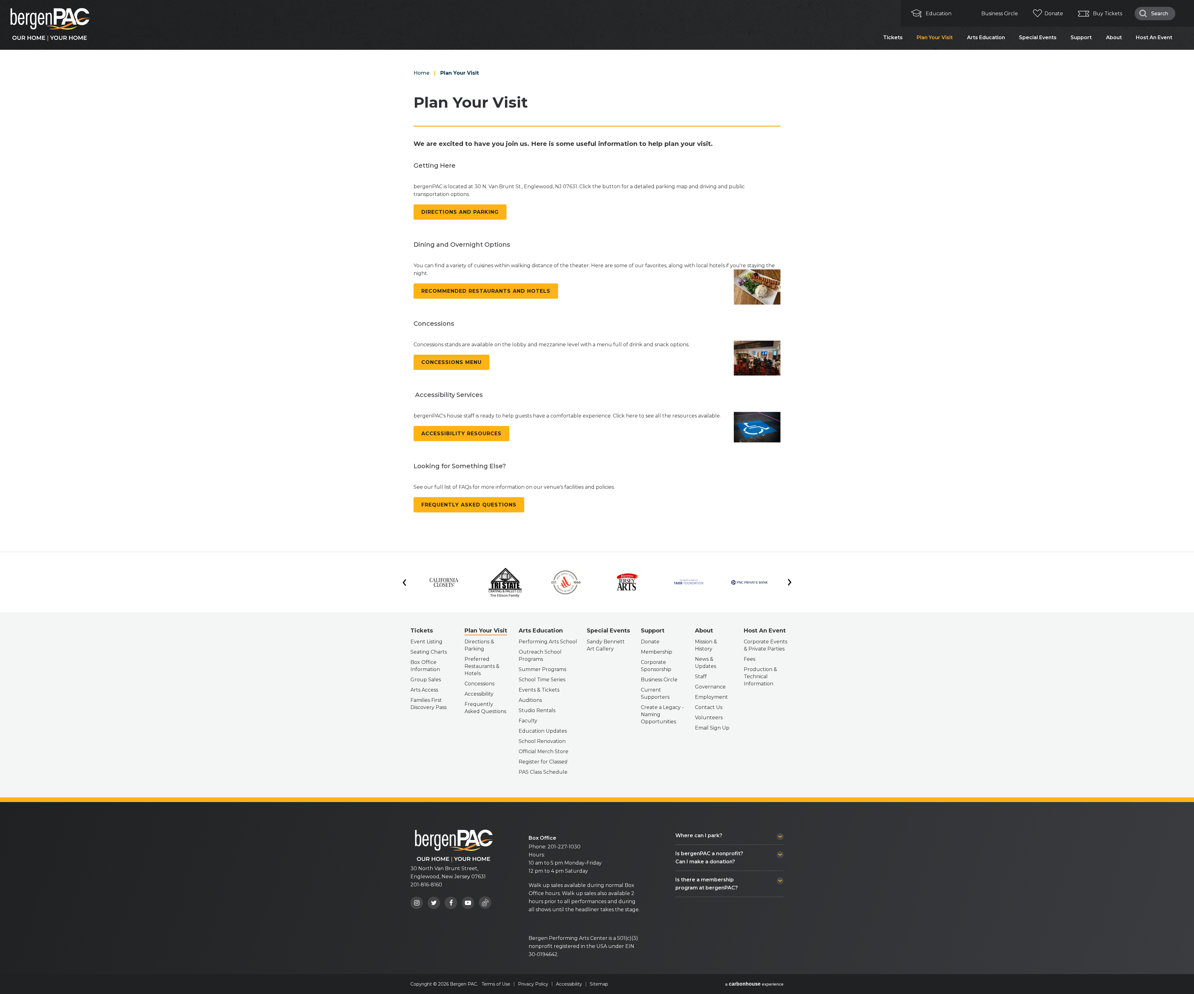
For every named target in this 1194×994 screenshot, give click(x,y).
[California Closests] (444, 582)
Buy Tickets (1107, 13)
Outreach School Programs (540, 655)
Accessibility (479, 694)
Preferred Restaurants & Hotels (482, 666)
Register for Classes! (543, 762)
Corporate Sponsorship (656, 665)
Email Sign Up (712, 728)
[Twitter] (434, 903)
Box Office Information (425, 665)
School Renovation (542, 741)
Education (938, 13)
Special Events (1038, 37)
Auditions (530, 700)
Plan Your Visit (935, 37)
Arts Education (986, 37)
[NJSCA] (566, 583)
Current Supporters (655, 693)
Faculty (528, 721)
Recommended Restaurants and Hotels (485, 291)
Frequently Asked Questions (468, 505)
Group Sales (425, 680)
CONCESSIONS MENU (451, 362)
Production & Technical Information (760, 676)
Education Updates (543, 731)
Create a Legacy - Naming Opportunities (662, 714)
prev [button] (404, 582)
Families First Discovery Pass (428, 703)
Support (1081, 37)
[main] (597, 275)
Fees (749, 659)
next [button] (790, 582)
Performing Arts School (548, 642)
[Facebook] (451, 903)
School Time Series (542, 680)
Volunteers (709, 718)
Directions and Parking (460, 212)
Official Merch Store (543, 751)
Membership (656, 652)
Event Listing (426, 642)
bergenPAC (453, 846)
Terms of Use (496, 984)
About (1114, 37)
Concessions (479, 684)
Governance (710, 687)
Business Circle (999, 13)
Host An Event (1154, 37)
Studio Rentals (537, 710)
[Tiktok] (485, 902)
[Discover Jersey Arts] (627, 583)
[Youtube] (468, 903)
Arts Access (424, 690)
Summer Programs (542, 669)
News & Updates (705, 662)
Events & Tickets (539, 690)
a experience (754, 984)
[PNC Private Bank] (749, 582)
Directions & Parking (479, 645)
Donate (1053, 13)
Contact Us (708, 707)
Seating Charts (428, 652)
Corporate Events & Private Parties (765, 645)
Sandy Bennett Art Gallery (606, 645)
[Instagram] (416, 903)
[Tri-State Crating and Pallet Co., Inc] (505, 582)
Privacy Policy (533, 984)
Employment (711, 697)
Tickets (893, 37)
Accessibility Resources (461, 433)
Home (421, 73)
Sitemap (599, 984)
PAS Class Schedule (543, 772)
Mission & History (706, 645)
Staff (701, 676)
